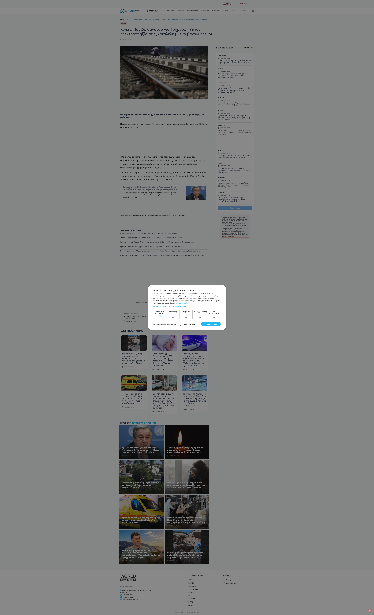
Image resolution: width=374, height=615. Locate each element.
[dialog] (187, 307)
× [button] (223, 287)
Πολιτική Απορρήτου (182, 303)
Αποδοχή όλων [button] (211, 324)
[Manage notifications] (369, 610)
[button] (187, 306)
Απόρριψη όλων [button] (190, 324)
